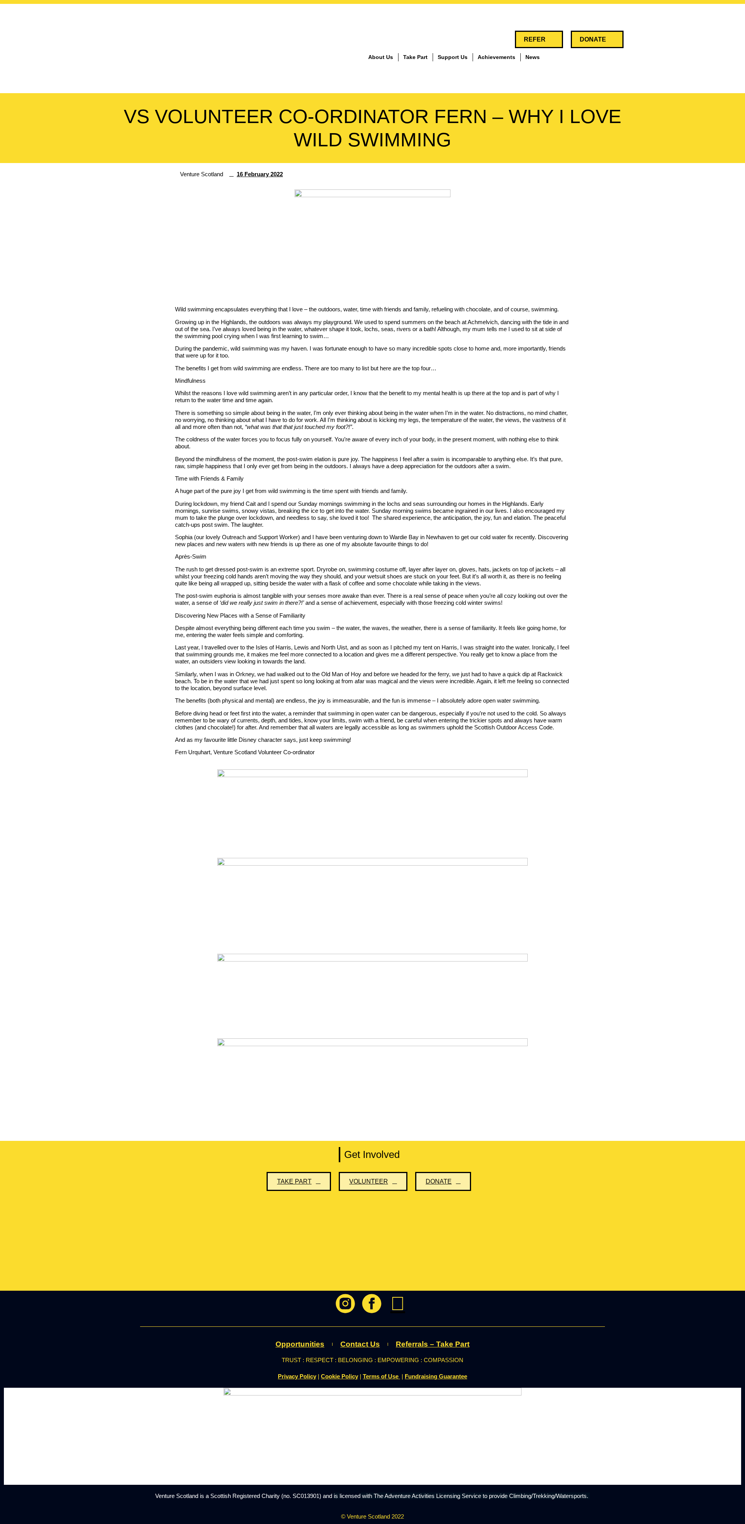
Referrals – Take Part (433, 1344)
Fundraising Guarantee (436, 1376)
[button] (637, 39)
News (532, 57)
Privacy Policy (297, 1376)
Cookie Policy (339, 1376)
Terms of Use (381, 1376)
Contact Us (360, 1344)
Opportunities (299, 1344)
